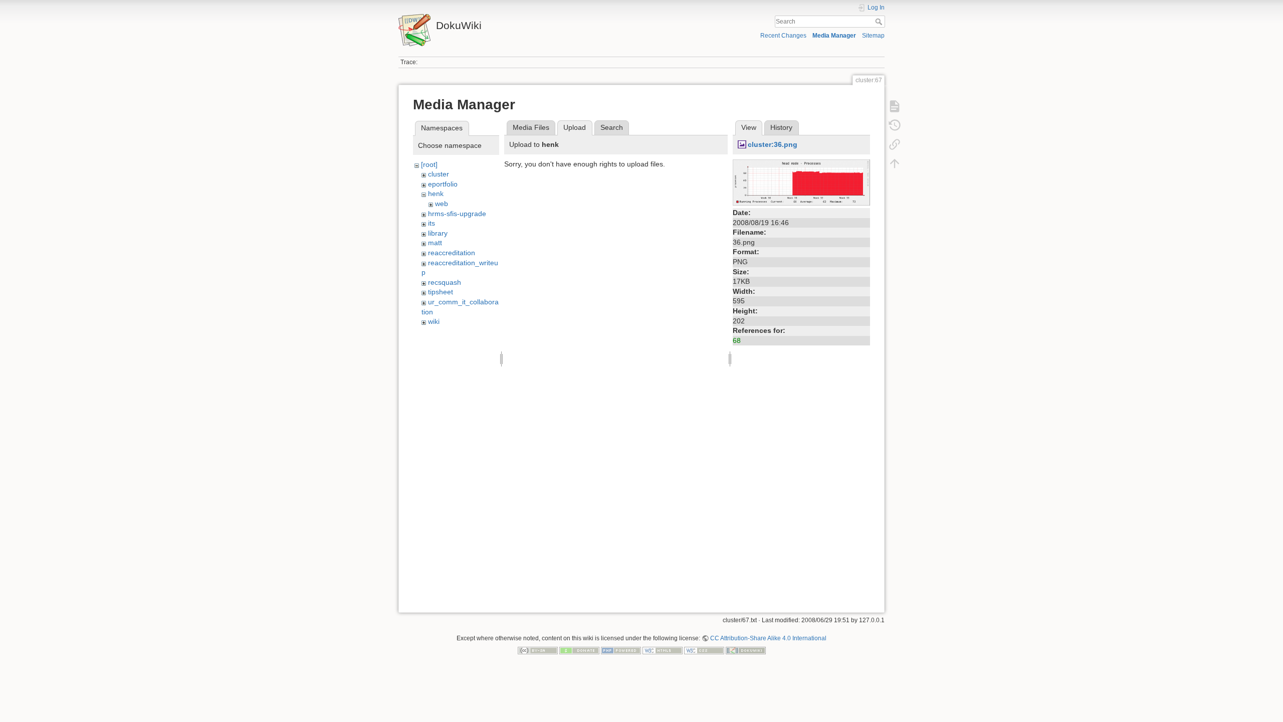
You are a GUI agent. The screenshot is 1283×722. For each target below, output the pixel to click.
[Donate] (579, 650)
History (781, 127)
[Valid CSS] (704, 650)
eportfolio (443, 184)
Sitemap (873, 35)
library (438, 233)
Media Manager (834, 35)
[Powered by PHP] (621, 650)
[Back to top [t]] (894, 163)
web (441, 204)
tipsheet (440, 292)
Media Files (531, 127)
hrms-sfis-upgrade (457, 214)
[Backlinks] (894, 144)
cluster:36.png (772, 144)
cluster (438, 174)
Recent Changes (783, 35)
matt (435, 243)
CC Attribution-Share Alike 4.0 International (768, 638)
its (431, 223)
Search (880, 21)
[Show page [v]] (894, 106)
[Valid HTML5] (663, 650)
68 (737, 340)
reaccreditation (451, 253)
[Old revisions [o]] (894, 125)
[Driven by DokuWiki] (746, 650)
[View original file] (801, 182)
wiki (434, 321)
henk (436, 194)
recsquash (444, 282)
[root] (429, 164)
